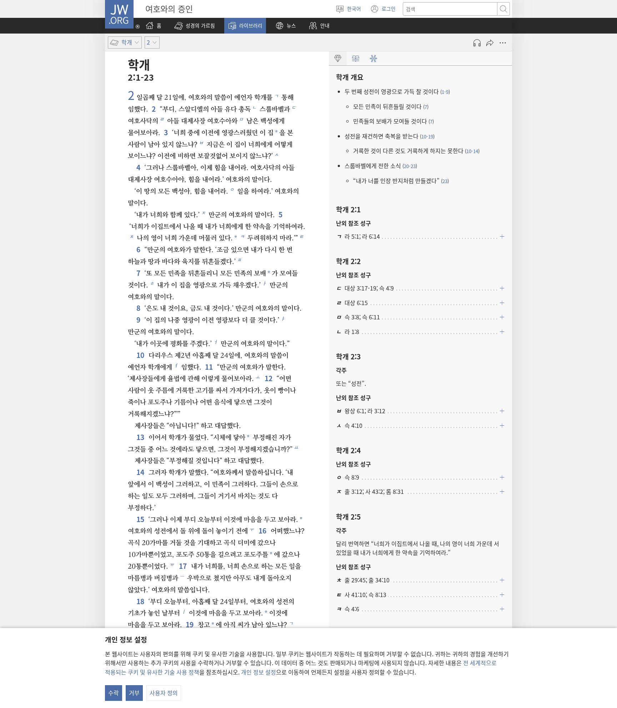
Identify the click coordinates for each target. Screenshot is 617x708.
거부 (134, 692)
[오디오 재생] (477, 42)
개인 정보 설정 (258, 672)
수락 (113, 692)
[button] (195, 26)
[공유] (489, 42)
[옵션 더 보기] (502, 42)
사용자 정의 (164, 692)
